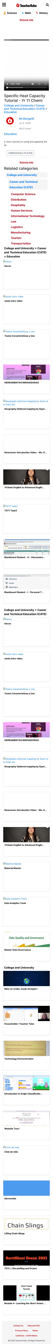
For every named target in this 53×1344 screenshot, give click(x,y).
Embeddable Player (20, 153)
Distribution (18, 199)
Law (13, 221)
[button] (8, 4)
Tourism (16, 238)
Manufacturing (20, 232)
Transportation (21, 243)
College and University (18, 105)
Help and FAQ (34, 1326)
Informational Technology (28, 216)
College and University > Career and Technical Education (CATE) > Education (25, 252)
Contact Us (18, 1326)
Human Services (21, 210)
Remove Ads (26, 19)
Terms (35, 1330)
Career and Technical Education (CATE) (24, 107)
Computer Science (23, 194)
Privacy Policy (21, 1330)
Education (10, 112)
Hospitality (18, 205)
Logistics (17, 227)
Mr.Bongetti (26, 118)
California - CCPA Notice (26, 1336)
